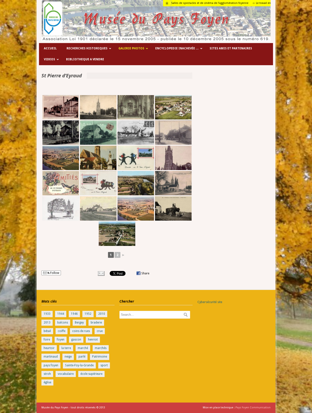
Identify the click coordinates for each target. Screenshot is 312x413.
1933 (47, 313)
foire (47, 339)
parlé (81, 356)
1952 (88, 313)
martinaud (51, 356)
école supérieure (91, 374)
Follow (54, 273)
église (47, 382)
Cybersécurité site (209, 302)
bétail (47, 331)
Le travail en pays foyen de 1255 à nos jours (268, 3)
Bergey (79, 322)
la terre (66, 348)
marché (83, 348)
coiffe (61, 331)
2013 (47, 322)
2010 (101, 313)
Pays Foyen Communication (253, 407)
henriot (93, 339)
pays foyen (51, 365)
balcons (62, 322)
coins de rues (81, 331)
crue (100, 331)
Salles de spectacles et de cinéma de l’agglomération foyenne (194, 3)
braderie (96, 322)
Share (145, 273)
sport (104, 365)
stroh (47, 374)
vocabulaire (66, 374)
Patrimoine (99, 356)
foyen (60, 339)
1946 (74, 313)
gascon (76, 339)
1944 (60, 313)
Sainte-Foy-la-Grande (79, 365)
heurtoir (49, 348)
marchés (101, 348)
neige (68, 356)
